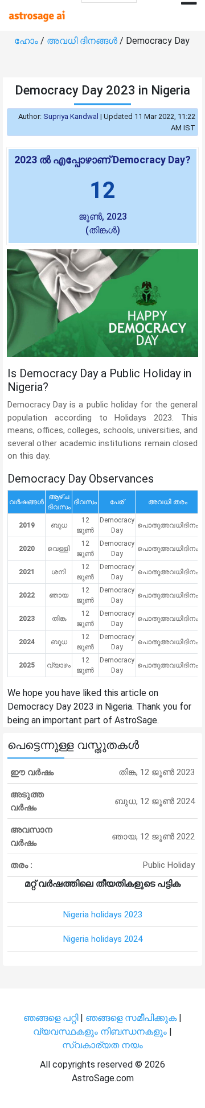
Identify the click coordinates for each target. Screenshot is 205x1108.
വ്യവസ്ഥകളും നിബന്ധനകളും (101, 1031)
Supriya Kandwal (71, 116)
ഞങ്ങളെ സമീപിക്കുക (131, 1017)
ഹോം (27, 40)
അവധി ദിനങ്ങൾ (83, 40)
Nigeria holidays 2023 (102, 914)
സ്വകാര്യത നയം (102, 1045)
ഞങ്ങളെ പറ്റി (50, 1017)
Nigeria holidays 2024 (102, 939)
